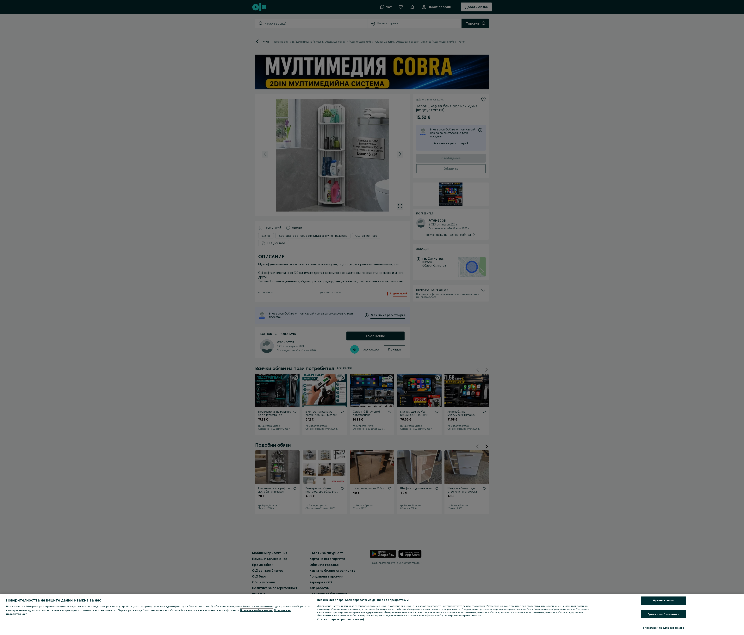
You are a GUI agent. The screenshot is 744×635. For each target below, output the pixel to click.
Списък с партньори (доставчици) (340, 619)
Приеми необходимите (663, 614)
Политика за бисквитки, (256, 610)
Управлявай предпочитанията (663, 627)
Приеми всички (663, 600)
